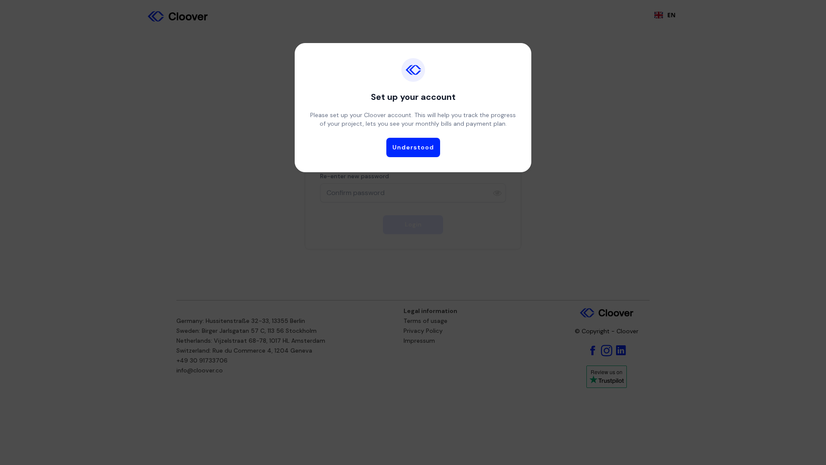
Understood (413, 147)
